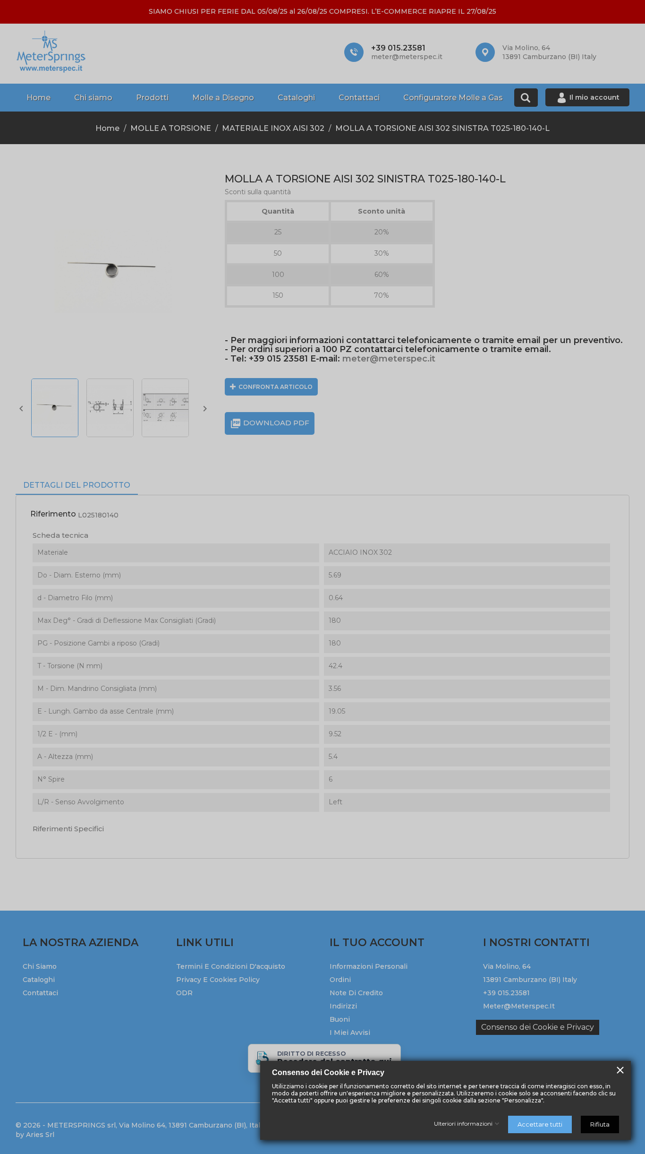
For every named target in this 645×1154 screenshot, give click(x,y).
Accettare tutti (540, 1124)
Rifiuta (600, 1124)
